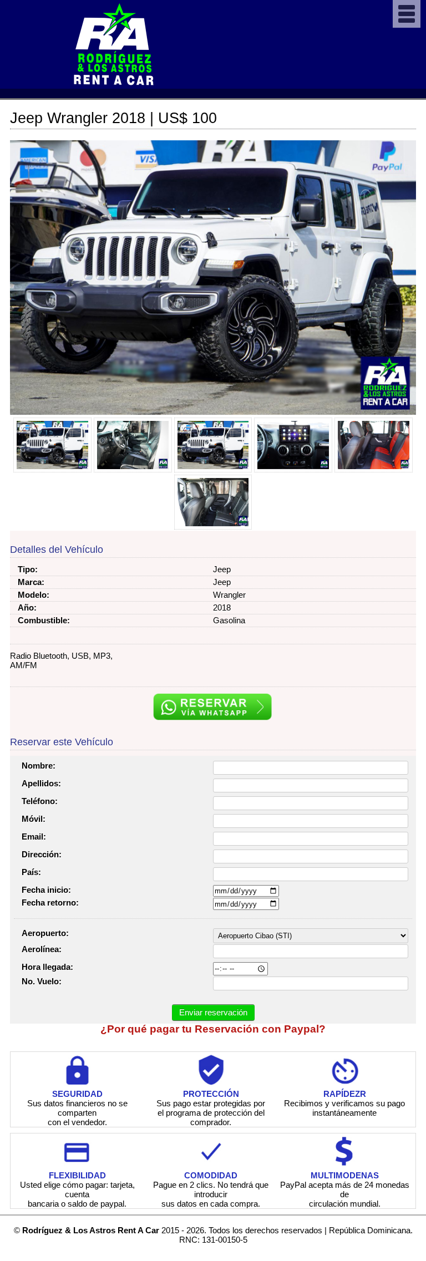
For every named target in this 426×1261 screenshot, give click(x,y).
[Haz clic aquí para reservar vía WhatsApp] (213, 708)
